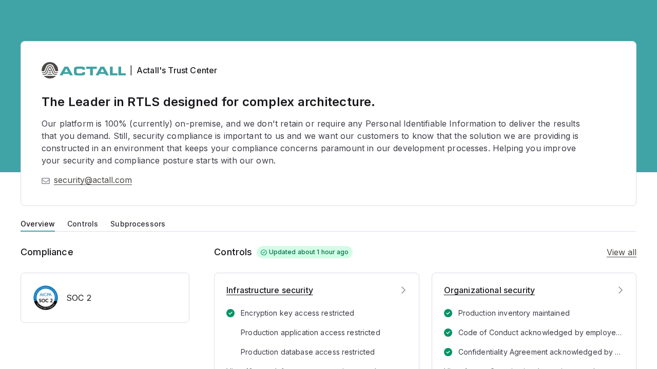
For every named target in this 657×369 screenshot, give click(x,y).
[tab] (38, 223)
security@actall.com (93, 180)
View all (621, 252)
